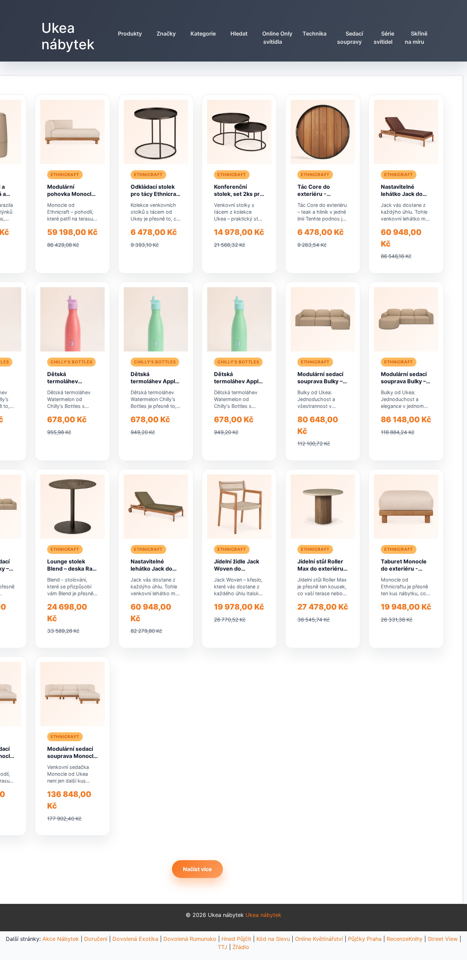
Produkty (130, 33)
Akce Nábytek (60, 938)
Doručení (95, 938)
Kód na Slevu (273, 938)
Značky (166, 33)
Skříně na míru (416, 37)
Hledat (239, 33)
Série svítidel (384, 37)
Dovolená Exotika (135, 938)
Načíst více (197, 869)
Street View (443, 938)
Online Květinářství (319, 938)
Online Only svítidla (277, 37)
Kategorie (203, 33)
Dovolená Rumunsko (189, 938)
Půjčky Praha (365, 938)
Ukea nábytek (67, 36)
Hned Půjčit (236, 938)
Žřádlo (240, 947)
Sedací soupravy (350, 37)
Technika (314, 33)
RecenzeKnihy (405, 938)
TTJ (222, 947)
